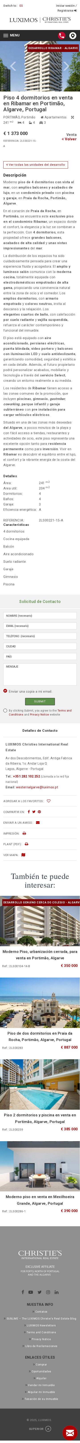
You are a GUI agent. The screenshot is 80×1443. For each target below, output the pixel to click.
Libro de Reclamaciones (41, 1346)
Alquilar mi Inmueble (41, 1392)
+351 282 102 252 (26, 776)
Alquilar (41, 1378)
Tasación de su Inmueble (41, 1399)
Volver (70, 139)
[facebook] (29, 812)
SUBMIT (40, 701)
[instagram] (48, 1292)
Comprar (41, 1364)
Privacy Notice (39, 714)
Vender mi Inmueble (41, 1385)
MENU (13, 35)
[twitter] (34, 812)
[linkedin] (57, 1292)
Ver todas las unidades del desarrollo (36, 164)
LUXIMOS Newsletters (41, 1325)
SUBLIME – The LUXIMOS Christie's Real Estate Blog (41, 1318)
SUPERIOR (36, 1429)
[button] (20, 66)
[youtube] (30, 1292)
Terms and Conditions (41, 1332)
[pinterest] (39, 812)
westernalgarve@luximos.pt (37, 787)
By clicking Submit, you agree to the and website (40, 712)
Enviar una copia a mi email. (30, 692)
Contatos (41, 1311)
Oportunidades (41, 1371)
